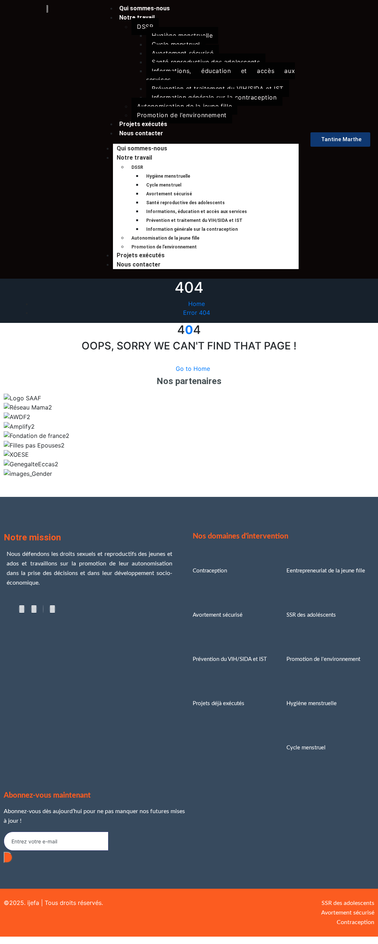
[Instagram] (52, 609)
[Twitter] (34, 609)
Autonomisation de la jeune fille (184, 106)
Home (196, 303)
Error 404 (196, 312)
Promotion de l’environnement (182, 115)
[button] (189, 482)
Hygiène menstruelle (182, 35)
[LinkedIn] (43, 609)
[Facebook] (21, 609)
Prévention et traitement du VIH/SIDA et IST (218, 88)
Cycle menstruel (176, 44)
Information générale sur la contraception (214, 97)
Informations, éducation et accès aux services (220, 75)
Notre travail (137, 17)
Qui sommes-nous (142, 148)
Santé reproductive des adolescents (206, 62)
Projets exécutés (141, 255)
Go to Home (193, 368)
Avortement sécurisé (182, 53)
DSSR (145, 26)
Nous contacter (141, 133)
